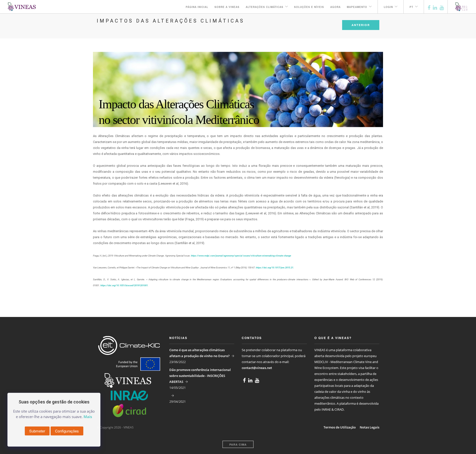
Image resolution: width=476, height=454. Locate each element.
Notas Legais (369, 427)
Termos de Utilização (340, 427)
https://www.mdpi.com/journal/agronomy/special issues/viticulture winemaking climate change (241, 255)
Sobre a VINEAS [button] (226, 7)
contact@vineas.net (257, 368)
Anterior (361, 25)
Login (388, 7)
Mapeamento (357, 7)
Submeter (37, 430)
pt (411, 7)
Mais (88, 416)
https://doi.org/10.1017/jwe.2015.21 (274, 267)
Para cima (238, 444)
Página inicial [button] (197, 7)
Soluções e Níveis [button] (309, 7)
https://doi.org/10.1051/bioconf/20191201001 (124, 285)
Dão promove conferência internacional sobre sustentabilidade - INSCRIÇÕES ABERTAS (200, 376)
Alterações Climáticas (264, 7)
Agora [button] (335, 7)
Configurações (67, 430)
